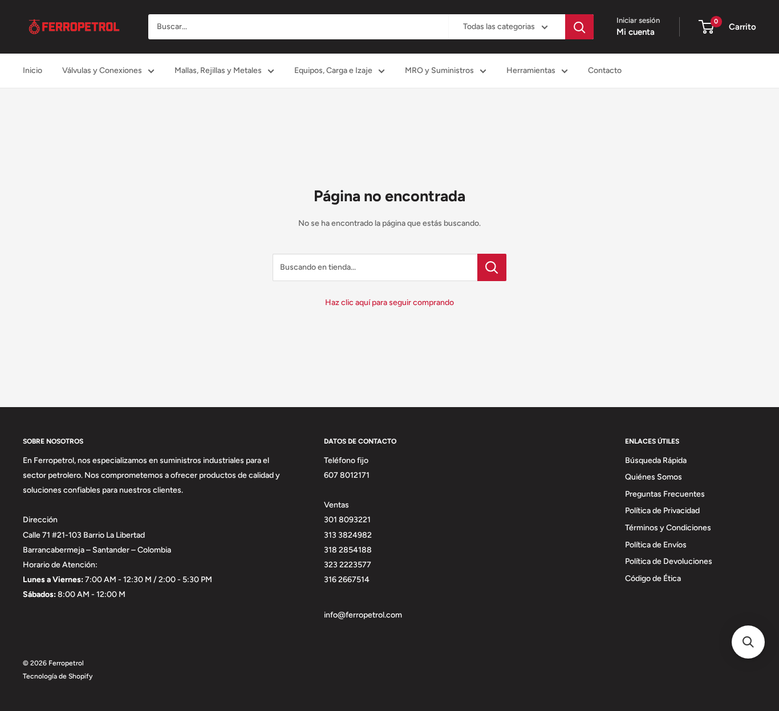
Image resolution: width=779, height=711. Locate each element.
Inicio (32, 70)
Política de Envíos (656, 545)
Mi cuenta (635, 32)
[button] (748, 642)
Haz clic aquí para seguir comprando (389, 302)
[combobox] (298, 26)
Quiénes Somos (653, 477)
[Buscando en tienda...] (491, 267)
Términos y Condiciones (668, 528)
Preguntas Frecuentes (665, 494)
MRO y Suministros (439, 70)
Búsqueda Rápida (656, 460)
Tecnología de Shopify (57, 676)
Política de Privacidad (662, 510)
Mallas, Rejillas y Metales (218, 70)
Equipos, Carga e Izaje (333, 70)
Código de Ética (653, 578)
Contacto (605, 70)
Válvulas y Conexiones (102, 70)
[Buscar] (579, 26)
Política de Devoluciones (668, 561)
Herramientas (530, 70)
